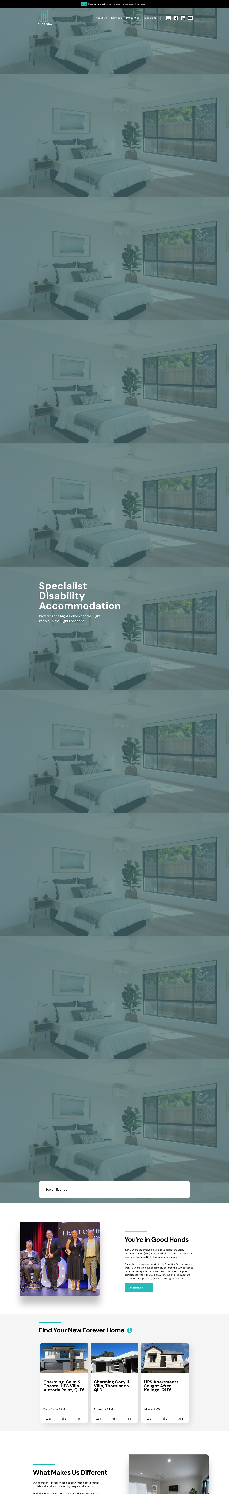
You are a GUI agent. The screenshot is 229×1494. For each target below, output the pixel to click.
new (84, 4)
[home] (45, 18)
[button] (101, 18)
